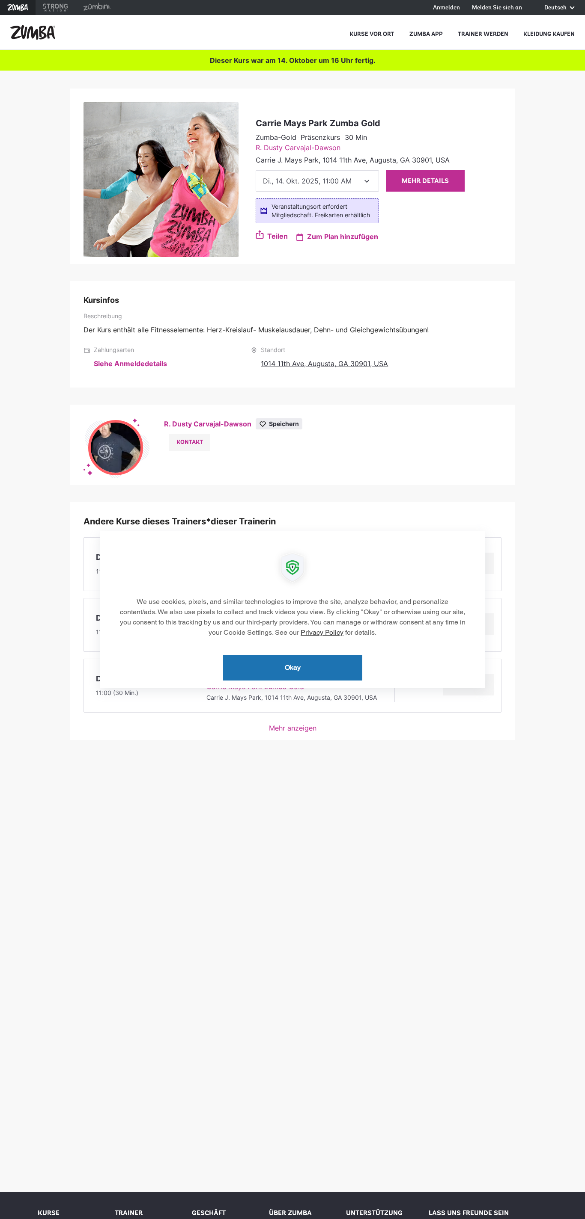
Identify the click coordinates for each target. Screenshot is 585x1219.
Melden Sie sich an (497, 8)
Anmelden (446, 8)
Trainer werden (483, 34)
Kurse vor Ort (371, 34)
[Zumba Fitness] (32, 32)
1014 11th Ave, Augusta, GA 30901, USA (324, 363)
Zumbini (96, 7)
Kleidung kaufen (549, 34)
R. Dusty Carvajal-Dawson (298, 147)
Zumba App (426, 34)
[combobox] (317, 181)
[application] (292, 609)
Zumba (18, 7)
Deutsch (556, 8)
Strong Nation (55, 7)
